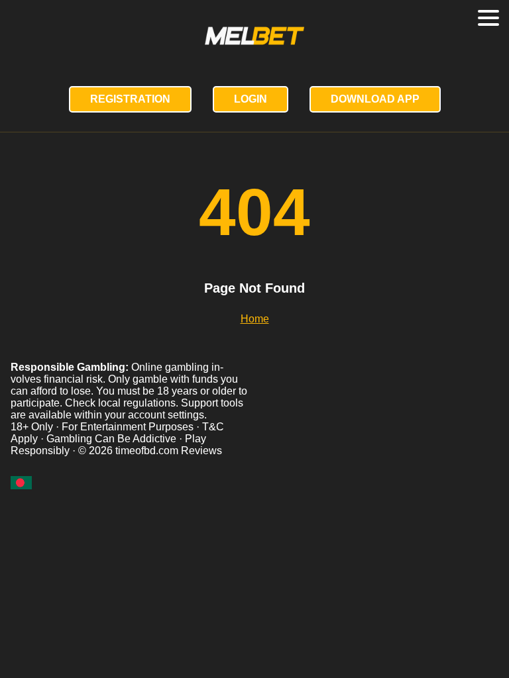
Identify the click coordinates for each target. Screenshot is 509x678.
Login (250, 99)
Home (255, 318)
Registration (130, 99)
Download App (375, 99)
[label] (21, 482)
